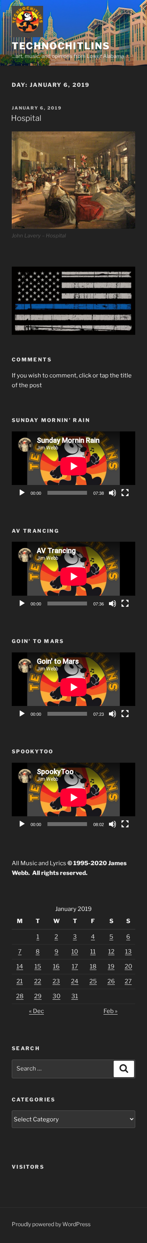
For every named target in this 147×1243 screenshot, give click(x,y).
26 (111, 981)
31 (74, 996)
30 (56, 996)
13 (128, 951)
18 (93, 966)
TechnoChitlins (61, 46)
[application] (73, 466)
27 (128, 981)
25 (93, 981)
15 (37, 966)
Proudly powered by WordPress (51, 1224)
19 (111, 966)
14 (19, 966)
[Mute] (112, 493)
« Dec (36, 1011)
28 (20, 996)
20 (128, 966)
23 (56, 981)
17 (75, 966)
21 (19, 981)
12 (111, 951)
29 (38, 996)
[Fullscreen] (125, 493)
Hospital (26, 118)
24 (74, 981)
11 (93, 951)
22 (37, 981)
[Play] (22, 493)
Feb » (110, 1011)
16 (56, 966)
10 (74, 951)
